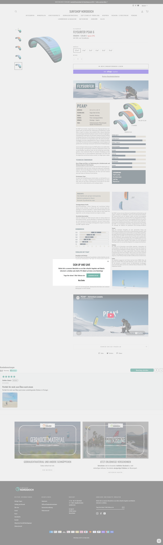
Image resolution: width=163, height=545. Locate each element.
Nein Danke (81, 280)
